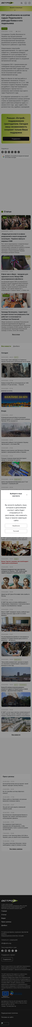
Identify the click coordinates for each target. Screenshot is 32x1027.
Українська (16, 526)
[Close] (27, 495)
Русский (16, 531)
